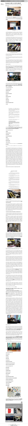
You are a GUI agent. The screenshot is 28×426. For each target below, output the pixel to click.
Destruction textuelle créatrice (9, 102)
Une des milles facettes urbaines (10, 376)
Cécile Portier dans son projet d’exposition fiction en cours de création (14, 329)
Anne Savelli (10, 85)
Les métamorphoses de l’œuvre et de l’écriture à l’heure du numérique (17, 415)
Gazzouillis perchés (8, 370)
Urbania (7, 137)
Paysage (18, 406)
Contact (14, 425)
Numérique (14, 406)
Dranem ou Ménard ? (8, 421)
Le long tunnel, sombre (8, 89)
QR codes (21, 236)
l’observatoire (17, 269)
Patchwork (7, 98)
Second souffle (7, 385)
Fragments (7, 355)
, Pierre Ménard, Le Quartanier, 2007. (13, 211)
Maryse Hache (18, 85)
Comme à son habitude (8, 382)
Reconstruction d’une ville (9, 361)
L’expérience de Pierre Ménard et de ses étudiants (12, 290)
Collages (7, 131)
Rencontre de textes (8, 96)
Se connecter (12, 425)
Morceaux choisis (8, 140)
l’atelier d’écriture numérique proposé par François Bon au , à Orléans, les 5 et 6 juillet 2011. (14, 399)
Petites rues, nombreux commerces (10, 364)
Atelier (7, 406)
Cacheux (14, 279)
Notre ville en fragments (9, 93)
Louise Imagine (14, 85)
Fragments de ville (8, 90)
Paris (16, 406)
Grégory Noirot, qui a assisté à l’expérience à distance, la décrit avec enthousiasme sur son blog (14, 289)
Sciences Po (14, 17)
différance (7, 293)
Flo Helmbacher (10, 86)
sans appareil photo (10, 67)
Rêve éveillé (7, 92)
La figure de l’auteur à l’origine (17, 421)
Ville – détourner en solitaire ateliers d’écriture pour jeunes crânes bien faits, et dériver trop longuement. (14, 128)
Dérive (9, 406)
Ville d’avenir (7, 358)
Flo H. (16, 286)
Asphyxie (7, 95)
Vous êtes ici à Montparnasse (9, 379)
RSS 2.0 (16, 425)
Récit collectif (7, 367)
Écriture (11, 406)
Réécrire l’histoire (8, 373)
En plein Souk (7, 134)
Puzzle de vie (7, 99)
